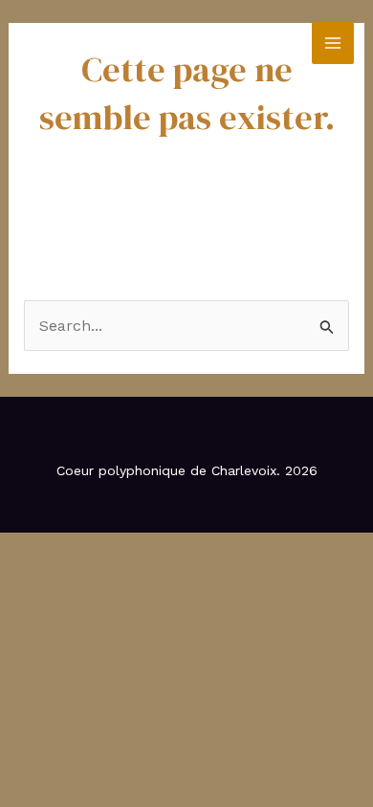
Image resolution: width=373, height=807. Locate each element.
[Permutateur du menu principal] (333, 43)
